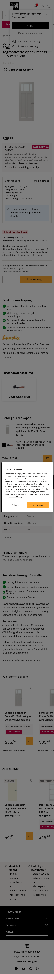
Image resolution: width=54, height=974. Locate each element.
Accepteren (38, 505)
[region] (27, 487)
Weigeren (16, 505)
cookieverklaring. (15, 497)
